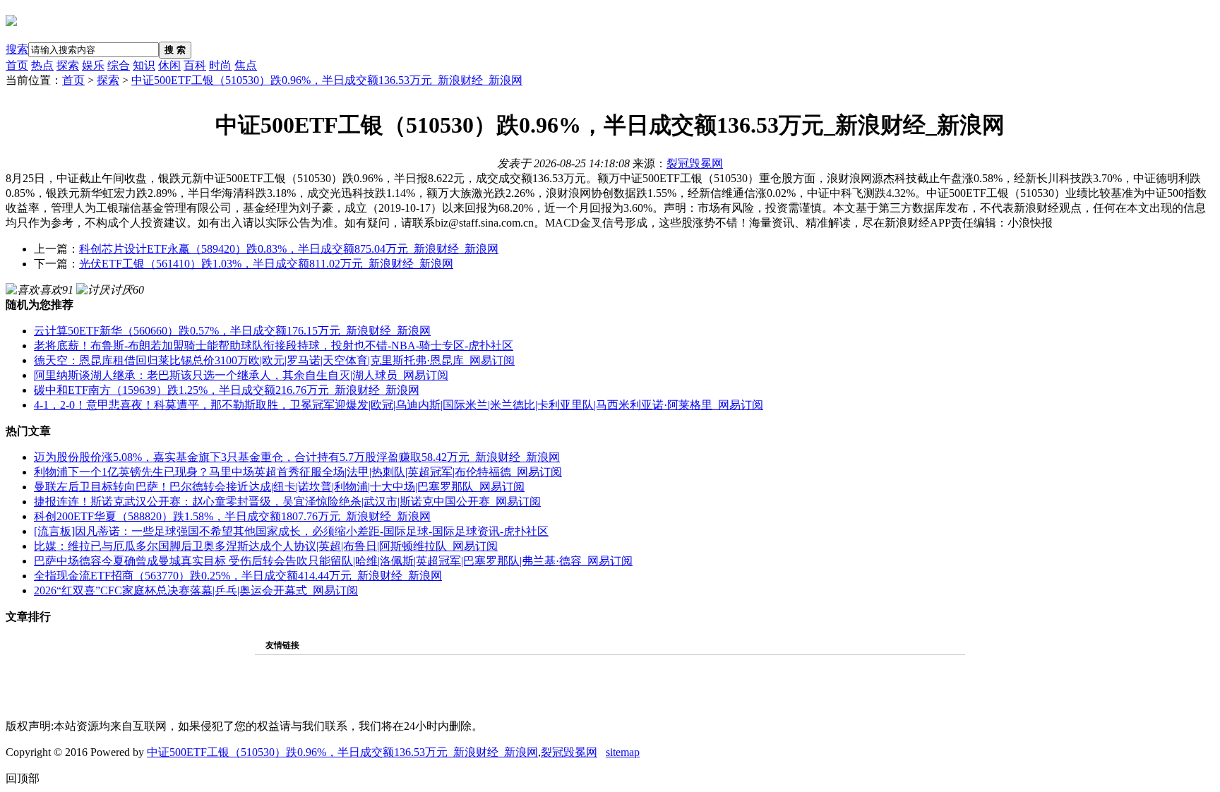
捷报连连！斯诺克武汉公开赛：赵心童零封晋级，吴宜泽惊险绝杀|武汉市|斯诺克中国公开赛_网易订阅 (287, 502)
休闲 (169, 65)
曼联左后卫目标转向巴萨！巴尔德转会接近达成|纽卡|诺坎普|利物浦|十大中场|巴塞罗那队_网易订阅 (279, 487)
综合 (118, 65)
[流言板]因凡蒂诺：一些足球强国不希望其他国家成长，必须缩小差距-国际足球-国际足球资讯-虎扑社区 (291, 531)
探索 (67, 65)
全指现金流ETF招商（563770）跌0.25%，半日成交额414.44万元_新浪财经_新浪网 (238, 576)
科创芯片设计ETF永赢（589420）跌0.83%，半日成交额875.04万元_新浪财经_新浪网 (288, 249)
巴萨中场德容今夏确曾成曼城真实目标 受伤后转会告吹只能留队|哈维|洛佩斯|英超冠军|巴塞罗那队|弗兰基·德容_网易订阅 (333, 561)
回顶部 (23, 778)
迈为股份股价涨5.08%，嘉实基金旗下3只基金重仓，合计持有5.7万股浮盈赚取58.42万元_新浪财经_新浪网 (297, 457)
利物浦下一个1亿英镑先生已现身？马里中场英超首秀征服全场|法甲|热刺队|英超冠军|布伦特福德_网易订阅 (298, 472)
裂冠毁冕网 (694, 163)
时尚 (220, 65)
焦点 (245, 65)
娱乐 (93, 65)
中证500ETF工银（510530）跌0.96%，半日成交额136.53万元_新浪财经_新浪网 (326, 80)
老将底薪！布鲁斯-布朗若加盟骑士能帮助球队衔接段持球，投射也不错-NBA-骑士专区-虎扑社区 (273, 346)
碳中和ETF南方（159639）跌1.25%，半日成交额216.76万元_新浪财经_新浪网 (226, 390)
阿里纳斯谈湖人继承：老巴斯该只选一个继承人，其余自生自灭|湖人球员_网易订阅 (241, 375)
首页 (17, 65)
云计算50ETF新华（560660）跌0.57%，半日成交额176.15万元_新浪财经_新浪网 (232, 331)
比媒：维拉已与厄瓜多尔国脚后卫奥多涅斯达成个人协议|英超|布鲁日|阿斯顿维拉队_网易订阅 (266, 546)
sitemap (623, 752)
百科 (195, 65)
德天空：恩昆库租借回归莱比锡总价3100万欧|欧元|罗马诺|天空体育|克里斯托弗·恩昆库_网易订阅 (274, 360)
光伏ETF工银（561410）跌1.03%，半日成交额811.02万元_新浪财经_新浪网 (266, 264)
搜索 (17, 49)
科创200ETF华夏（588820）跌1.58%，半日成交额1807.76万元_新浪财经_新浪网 (232, 516)
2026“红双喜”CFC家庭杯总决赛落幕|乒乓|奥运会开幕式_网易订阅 (196, 590)
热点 (42, 65)
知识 (144, 65)
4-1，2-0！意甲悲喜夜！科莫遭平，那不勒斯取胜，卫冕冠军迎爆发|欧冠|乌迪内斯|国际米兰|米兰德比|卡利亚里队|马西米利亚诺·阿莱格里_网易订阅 (398, 405)
